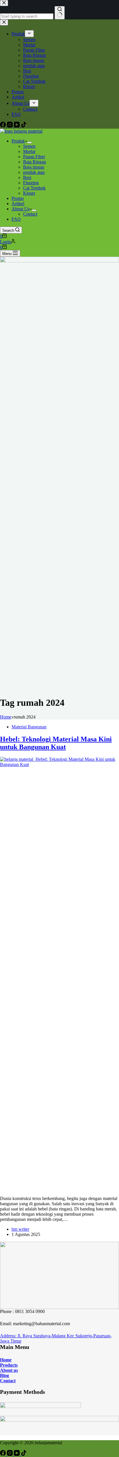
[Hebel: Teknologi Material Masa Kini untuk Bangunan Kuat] (59, 764)
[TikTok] (24, 1454)
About (6, 1370)
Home (6, 1359)
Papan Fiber (34, 156)
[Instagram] (10, 1454)
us (15, 1370)
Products (9, 1365)
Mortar (29, 151)
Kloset (29, 193)
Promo (18, 198)
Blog (4, 1375)
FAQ (16, 219)
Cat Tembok (34, 187)
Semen (29, 146)
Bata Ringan (34, 161)
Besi (27, 177)
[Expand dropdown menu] (29, 142)
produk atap (34, 172)
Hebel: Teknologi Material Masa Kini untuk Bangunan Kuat (56, 743)
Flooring (31, 182)
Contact (30, 213)
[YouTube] (17, 1454)
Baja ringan (33, 167)
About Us (20, 208)
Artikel (18, 203)
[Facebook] (3, 1454)
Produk (18, 140)
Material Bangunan (29, 726)
